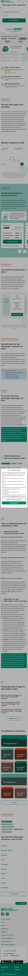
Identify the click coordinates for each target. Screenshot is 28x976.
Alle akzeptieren (14, 503)
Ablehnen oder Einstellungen (14, 499)
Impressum (9, 505)
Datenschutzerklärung (17, 505)
